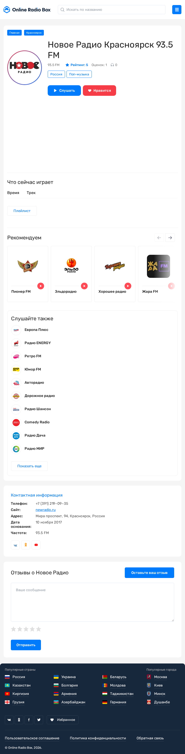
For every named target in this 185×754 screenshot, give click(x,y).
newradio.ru (46, 510)
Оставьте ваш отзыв (149, 573)
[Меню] (176, 9)
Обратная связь (150, 738)
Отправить (25, 645)
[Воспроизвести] (40, 286)
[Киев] (149, 685)
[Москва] (149, 677)
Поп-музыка (79, 74)
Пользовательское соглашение (32, 738)
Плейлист (22, 211)
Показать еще (29, 466)
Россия (56, 74)
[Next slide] (170, 237)
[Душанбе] (149, 702)
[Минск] (149, 693)
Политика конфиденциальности (98, 738)
